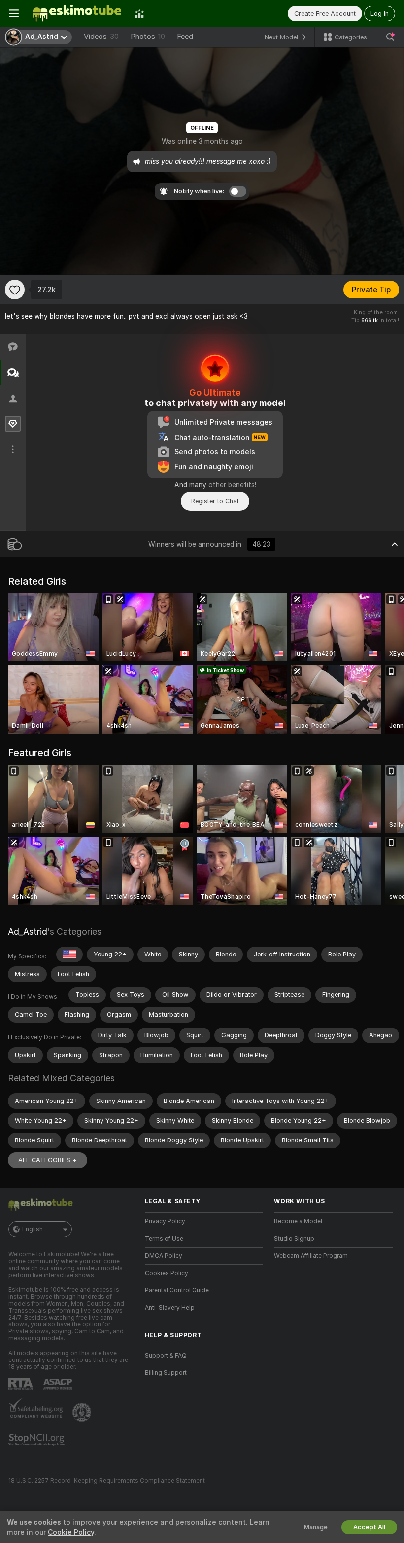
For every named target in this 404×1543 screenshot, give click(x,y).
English (32, 1229)
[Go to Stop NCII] (37, 1440)
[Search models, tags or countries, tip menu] (390, 37)
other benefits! (232, 485)
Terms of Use (164, 1238)
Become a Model (298, 1221)
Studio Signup (294, 1238)
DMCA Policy (163, 1255)
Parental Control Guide (177, 1290)
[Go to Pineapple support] (82, 1412)
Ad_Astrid (27, 931)
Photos (148, 36)
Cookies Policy (166, 1273)
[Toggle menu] (14, 13)
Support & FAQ (166, 1355)
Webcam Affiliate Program (311, 1255)
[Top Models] (139, 13)
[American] (69, 954)
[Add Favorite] (15, 289)
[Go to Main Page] (77, 13)
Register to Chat (215, 501)
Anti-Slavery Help (170, 1307)
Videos (101, 36)
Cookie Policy (71, 1532)
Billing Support (166, 1372)
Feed (185, 36)
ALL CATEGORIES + (47, 1160)
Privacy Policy (165, 1221)
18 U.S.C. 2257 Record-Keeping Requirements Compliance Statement (106, 1480)
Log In (379, 13)
